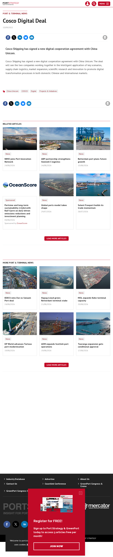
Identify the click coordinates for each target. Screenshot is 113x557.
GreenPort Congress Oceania (20, 490)
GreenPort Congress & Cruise (91, 485)
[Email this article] (31, 37)
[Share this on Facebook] (8, 37)
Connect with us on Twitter (15, 524)
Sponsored (10, 200)
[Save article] (105, 37)
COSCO (25, 91)
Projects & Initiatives (48, 91)
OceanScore (22, 223)
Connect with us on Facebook (6, 524)
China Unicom (12, 91)
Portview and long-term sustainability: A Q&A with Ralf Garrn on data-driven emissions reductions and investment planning (18, 211)
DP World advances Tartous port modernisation (18, 345)
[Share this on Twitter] (13, 37)
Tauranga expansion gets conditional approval (90, 345)
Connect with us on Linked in (24, 524)
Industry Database (15, 479)
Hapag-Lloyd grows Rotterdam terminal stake (54, 299)
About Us (84, 479)
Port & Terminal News (15, 13)
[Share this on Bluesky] (25, 37)
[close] (107, 32)
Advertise (49, 479)
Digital (33, 91)
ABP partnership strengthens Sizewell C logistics (55, 160)
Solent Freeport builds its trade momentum (90, 206)
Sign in (72, 32)
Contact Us (11, 483)
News (8, 154)
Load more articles (56, 238)
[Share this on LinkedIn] (19, 37)
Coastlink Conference (55, 483)
